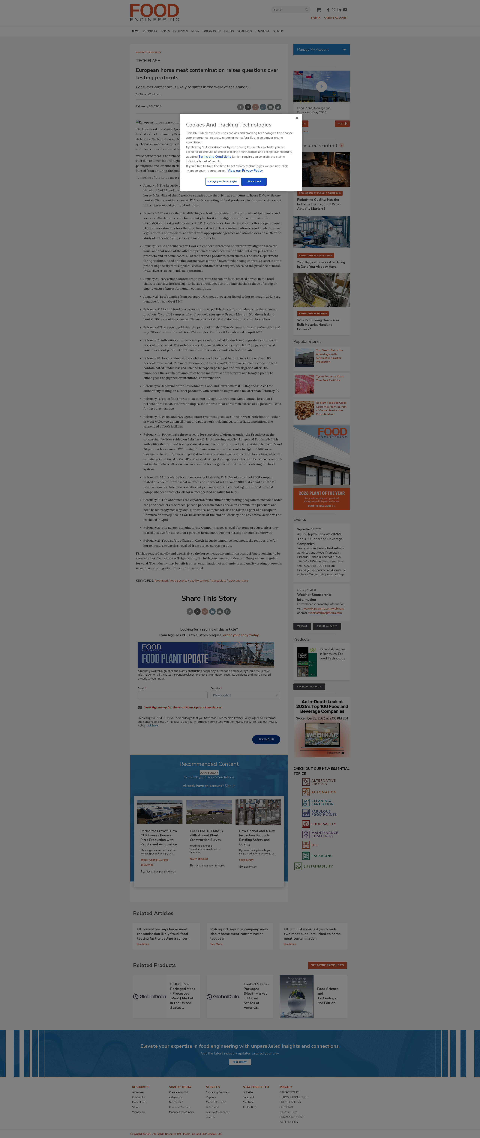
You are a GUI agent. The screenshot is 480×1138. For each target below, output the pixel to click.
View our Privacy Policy (245, 171)
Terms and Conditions (214, 156)
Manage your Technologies (222, 181)
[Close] (297, 118)
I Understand (254, 181)
